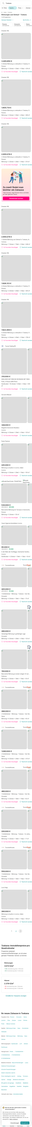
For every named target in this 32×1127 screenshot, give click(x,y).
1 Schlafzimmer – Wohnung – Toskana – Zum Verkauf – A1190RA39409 (16, 874)
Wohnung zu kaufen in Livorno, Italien (12, 467)
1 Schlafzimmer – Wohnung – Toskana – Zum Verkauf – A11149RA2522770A (16, 594)
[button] (20, 931)
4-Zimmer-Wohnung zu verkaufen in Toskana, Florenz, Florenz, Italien (16, 286)
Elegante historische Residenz (10, 427)
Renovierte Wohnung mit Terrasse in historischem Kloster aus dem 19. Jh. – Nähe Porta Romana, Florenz (16, 510)
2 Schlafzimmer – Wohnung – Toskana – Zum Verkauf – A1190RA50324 (16, 714)
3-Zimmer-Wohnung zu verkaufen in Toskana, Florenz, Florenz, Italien (16, 110)
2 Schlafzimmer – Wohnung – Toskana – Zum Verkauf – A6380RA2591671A (16, 754)
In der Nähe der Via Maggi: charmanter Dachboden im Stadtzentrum (16, 552)
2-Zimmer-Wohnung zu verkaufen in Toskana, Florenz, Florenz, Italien (16, 157)
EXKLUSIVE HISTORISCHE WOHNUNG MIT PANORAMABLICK (16, 379)
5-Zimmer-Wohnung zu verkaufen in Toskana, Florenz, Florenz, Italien (16, 64)
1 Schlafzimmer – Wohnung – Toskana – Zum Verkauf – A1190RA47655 (16, 794)
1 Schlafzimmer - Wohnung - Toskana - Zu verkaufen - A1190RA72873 (16, 834)
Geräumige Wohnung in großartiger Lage (13, 634)
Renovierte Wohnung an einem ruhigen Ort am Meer (16, 674)
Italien (4, 12)
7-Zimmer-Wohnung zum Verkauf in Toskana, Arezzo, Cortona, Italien (16, 239)
